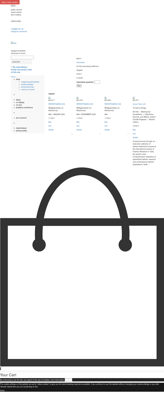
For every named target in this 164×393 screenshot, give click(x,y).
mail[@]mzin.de (17, 28)
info (49, 125)
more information (57, 379)
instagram (15, 31)
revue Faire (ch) (139, 104)
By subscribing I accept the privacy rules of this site (21, 69)
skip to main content (10, 2)
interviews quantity (84, 82)
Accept (68, 379)
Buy (79, 85)
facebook (23, 31)
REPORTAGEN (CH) (56, 104)
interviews (80, 62)
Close (2, 390)
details (51, 129)
